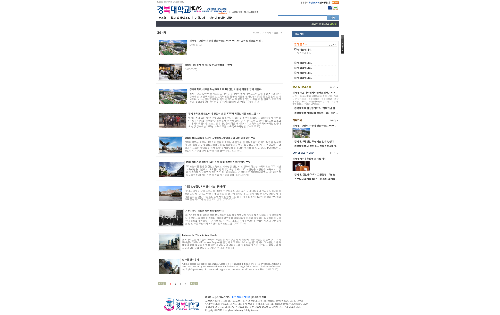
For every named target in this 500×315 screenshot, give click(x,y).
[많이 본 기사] (315, 43)
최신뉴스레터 (223, 297)
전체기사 (210, 297)
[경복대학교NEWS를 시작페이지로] (170, 1)
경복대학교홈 (259, 297)
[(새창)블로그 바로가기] (335, 9)
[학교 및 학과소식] (180, 20)
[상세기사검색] (237, 13)
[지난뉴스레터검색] (251, 13)
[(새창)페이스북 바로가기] (330, 9)
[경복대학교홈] (325, 3)
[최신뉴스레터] (314, 3)
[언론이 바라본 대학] (220, 20)
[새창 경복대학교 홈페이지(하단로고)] (181, 310)
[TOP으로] (342, 52)
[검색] (333, 19)
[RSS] (335, 3)
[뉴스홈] (162, 20)
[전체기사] (304, 3)
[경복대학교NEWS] (192, 14)
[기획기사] (200, 20)
